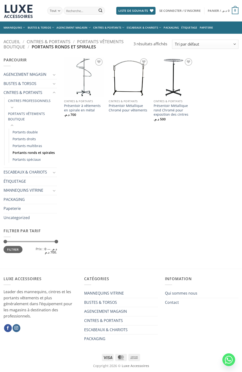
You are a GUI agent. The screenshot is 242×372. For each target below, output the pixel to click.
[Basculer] (54, 74)
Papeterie (206, 27)
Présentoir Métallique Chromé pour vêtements (128, 108)
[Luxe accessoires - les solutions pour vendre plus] (22, 11)
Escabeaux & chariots (142, 27)
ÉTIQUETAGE (189, 27)
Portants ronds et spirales (34, 152)
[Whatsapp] (228, 359)
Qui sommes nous (181, 293)
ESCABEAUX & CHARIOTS (25, 172)
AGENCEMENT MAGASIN (71, 27)
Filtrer (13, 249)
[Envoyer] (100, 11)
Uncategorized (17, 217)
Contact (172, 302)
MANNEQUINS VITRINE (23, 190)
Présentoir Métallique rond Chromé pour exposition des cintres (171, 110)
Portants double (25, 132)
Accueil (12, 41)
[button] (180, 10)
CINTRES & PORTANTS (107, 27)
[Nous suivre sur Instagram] (16, 328)
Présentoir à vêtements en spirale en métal (82, 108)
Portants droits (24, 139)
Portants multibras (27, 146)
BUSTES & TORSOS (39, 27)
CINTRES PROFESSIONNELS (29, 100)
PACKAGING (171, 27)
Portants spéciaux (27, 159)
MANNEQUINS (13, 27)
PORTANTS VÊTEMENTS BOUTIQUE (26, 116)
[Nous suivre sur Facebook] (8, 328)
